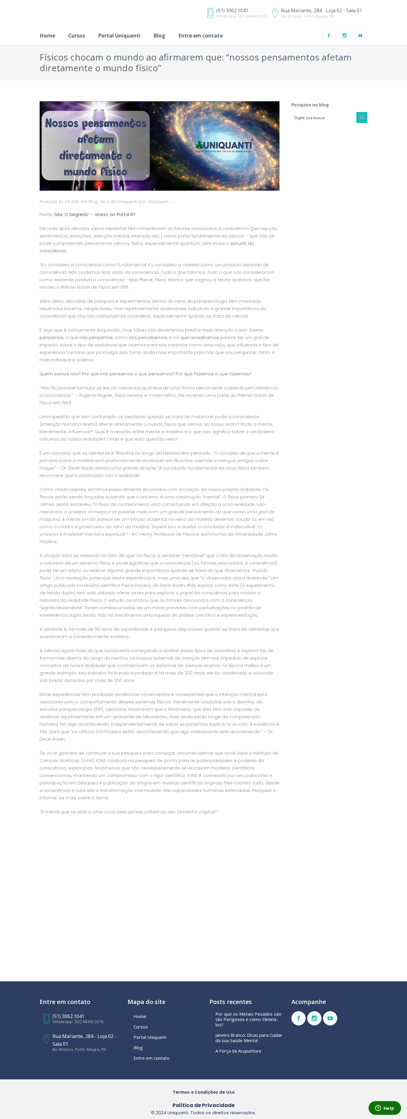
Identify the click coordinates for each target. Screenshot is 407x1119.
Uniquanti (157, 201)
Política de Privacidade (203, 1105)
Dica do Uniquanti (119, 201)
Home (139, 1016)
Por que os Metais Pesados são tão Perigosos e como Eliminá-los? (248, 1019)
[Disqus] (159, 904)
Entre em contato (151, 1058)
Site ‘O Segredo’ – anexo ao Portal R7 (95, 214)
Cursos (140, 1027)
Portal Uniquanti (149, 1037)
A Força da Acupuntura (238, 1050)
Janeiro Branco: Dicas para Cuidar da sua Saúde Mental (248, 1037)
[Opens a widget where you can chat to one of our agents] (384, 1108)
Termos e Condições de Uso (204, 1092)
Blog (93, 201)
